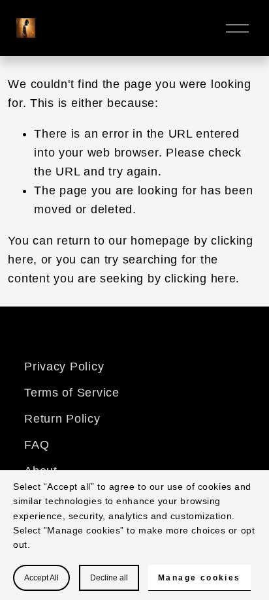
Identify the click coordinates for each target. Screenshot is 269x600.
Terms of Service (71, 392)
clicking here (200, 278)
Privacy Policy (64, 366)
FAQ (36, 444)
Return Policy (62, 418)
